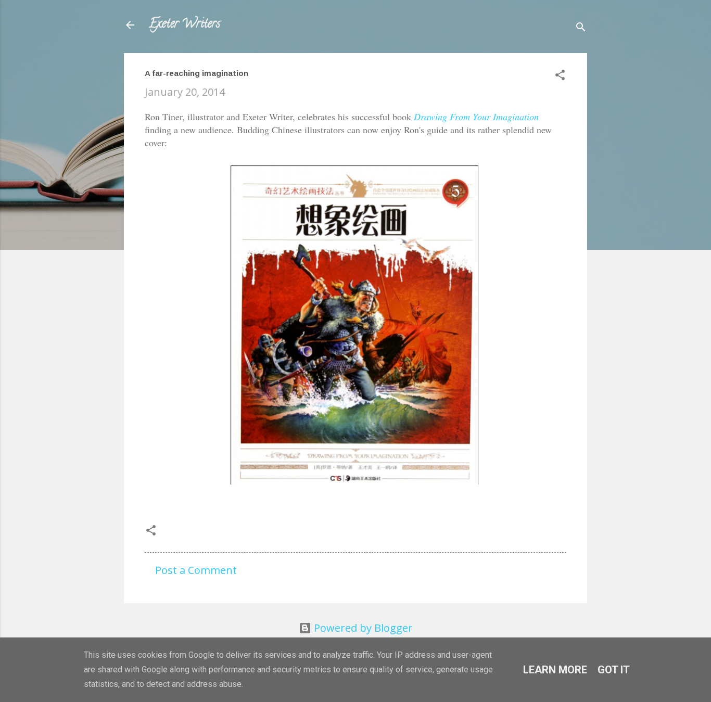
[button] (560, 76)
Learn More (555, 669)
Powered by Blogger (362, 628)
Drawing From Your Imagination (476, 116)
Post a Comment (196, 570)
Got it (614, 669)
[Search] (581, 28)
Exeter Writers (184, 24)
